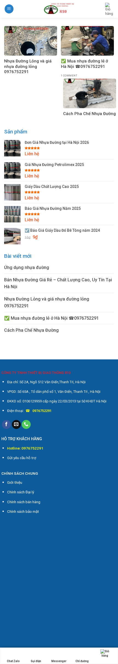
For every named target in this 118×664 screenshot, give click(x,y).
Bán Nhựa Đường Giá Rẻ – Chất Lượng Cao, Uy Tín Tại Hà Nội (58, 283)
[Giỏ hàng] (109, 9)
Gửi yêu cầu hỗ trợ (21, 458)
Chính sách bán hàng (23, 502)
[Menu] (9, 8)
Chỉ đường (82, 661)
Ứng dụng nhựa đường (26, 267)
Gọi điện (36, 661)
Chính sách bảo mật (23, 511)
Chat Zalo (13, 661)
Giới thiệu (14, 482)
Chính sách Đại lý (20, 492)
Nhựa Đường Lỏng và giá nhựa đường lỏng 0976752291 (46, 302)
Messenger (58, 661)
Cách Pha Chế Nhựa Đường (31, 330)
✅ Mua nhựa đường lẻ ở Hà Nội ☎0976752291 (51, 318)
